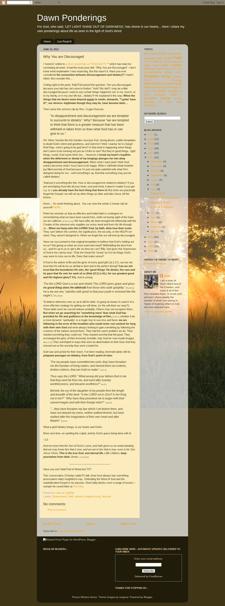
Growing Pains (153, 68)
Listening (177, 76)
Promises (172, 87)
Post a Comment (57, 510)
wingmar (123, 597)
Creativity (149, 58)
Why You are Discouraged (164, 198)
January (155, 231)
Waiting (165, 98)
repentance (150, 105)
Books (162, 53)
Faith (70, 496)
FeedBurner (156, 576)
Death (159, 58)
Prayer (162, 87)
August (155, 180)
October (155, 171)
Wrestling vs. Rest (158, 102)
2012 (151, 157)
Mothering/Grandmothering (161, 83)
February (156, 226)
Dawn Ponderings (72, 18)
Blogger (148, 597)
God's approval (173, 61)
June (154, 189)
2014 (151, 148)
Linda (166, 276)
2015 (151, 143)
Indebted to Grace (160, 202)
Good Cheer (151, 65)
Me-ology (177, 80)
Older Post (128, 524)
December (157, 161)
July (153, 184)
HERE (56, 207)
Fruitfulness (156, 61)
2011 (151, 237)
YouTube (78, 486)
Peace (154, 87)
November (157, 166)
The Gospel (159, 90)
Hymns (168, 72)
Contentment (59, 496)
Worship (106, 496)
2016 (151, 139)
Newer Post (52, 524)
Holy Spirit (176, 69)
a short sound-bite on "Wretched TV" (86, 64)
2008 (151, 251)
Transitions (159, 94)
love (179, 101)
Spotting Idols (157, 193)
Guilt (167, 68)
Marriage (148, 80)
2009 (151, 246)
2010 (151, 242)
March (155, 222)
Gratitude (176, 65)
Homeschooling (152, 72)
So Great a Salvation (161, 207)
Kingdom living (92, 496)
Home (47, 41)
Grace (165, 65)
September (157, 175)
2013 (151, 153)
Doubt (168, 58)
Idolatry (79, 496)
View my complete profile (158, 311)
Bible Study (150, 53)
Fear (146, 61)
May (153, 213)
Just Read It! (64, 41)
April (153, 217)
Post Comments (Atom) (71, 531)
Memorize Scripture (155, 263)
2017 (151, 134)
